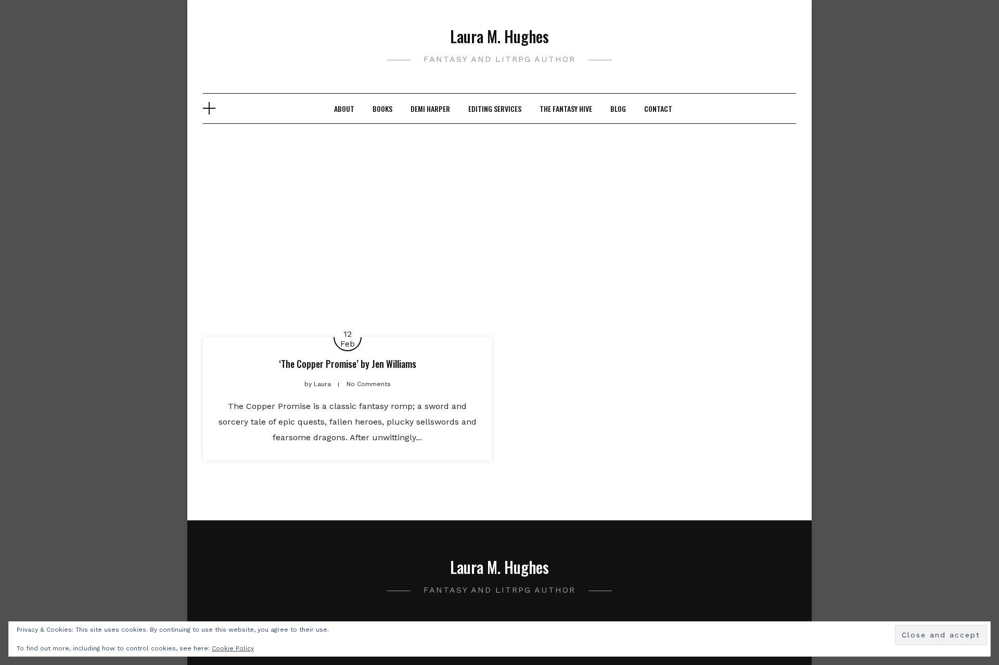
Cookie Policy (233, 648)
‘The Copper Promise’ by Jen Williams (347, 363)
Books (382, 108)
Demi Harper (430, 108)
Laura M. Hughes (499, 36)
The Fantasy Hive (566, 108)
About (344, 108)
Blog (618, 108)
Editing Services (494, 108)
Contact (658, 108)
